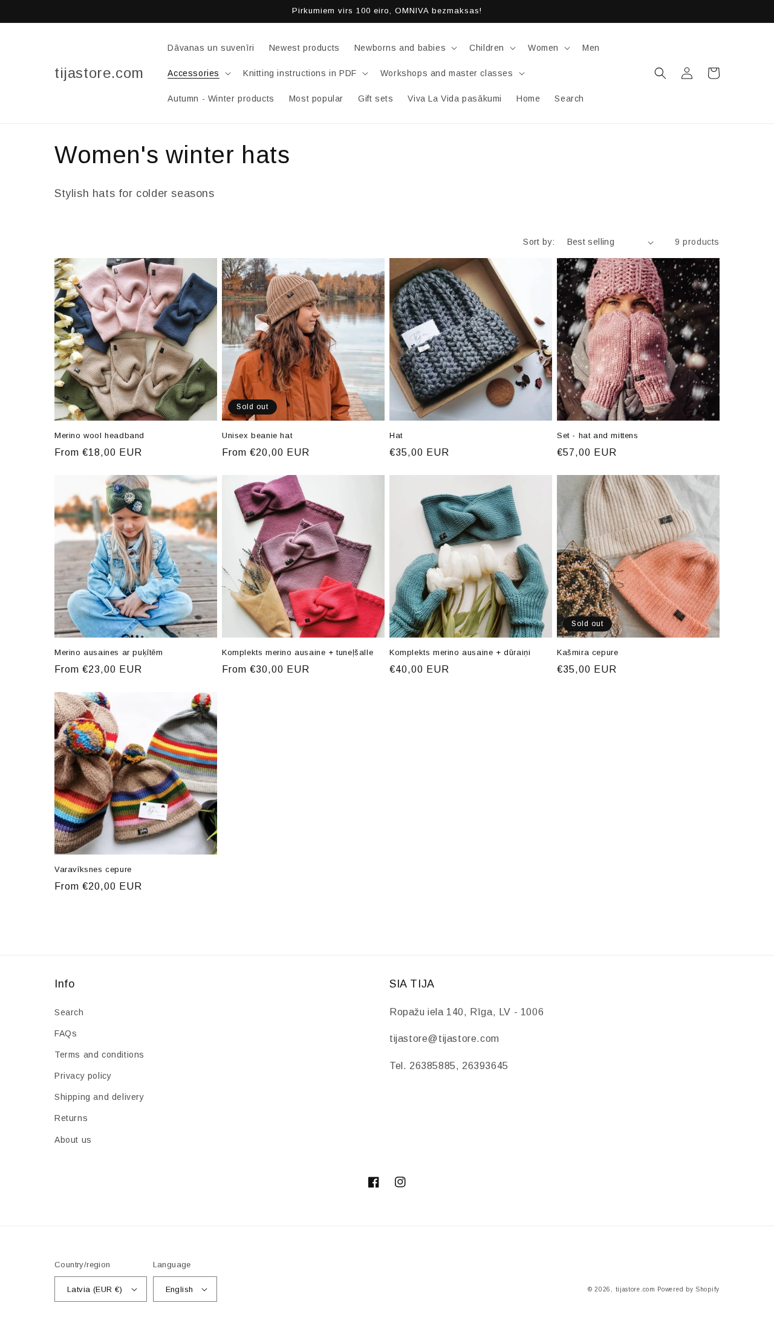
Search (69, 1012)
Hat (396, 435)
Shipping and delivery (99, 1097)
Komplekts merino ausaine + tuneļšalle (297, 652)
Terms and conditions (99, 1054)
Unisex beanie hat (257, 435)
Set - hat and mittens (598, 435)
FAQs (65, 1033)
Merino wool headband (99, 435)
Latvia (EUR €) (95, 1289)
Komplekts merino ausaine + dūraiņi (459, 652)
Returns (71, 1118)
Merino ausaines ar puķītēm (108, 652)
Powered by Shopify (688, 1289)
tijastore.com (635, 1289)
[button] (404, 47)
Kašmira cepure (587, 652)
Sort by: (538, 242)
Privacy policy (82, 1076)
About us (73, 1140)
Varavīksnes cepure (93, 869)
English (180, 1289)
